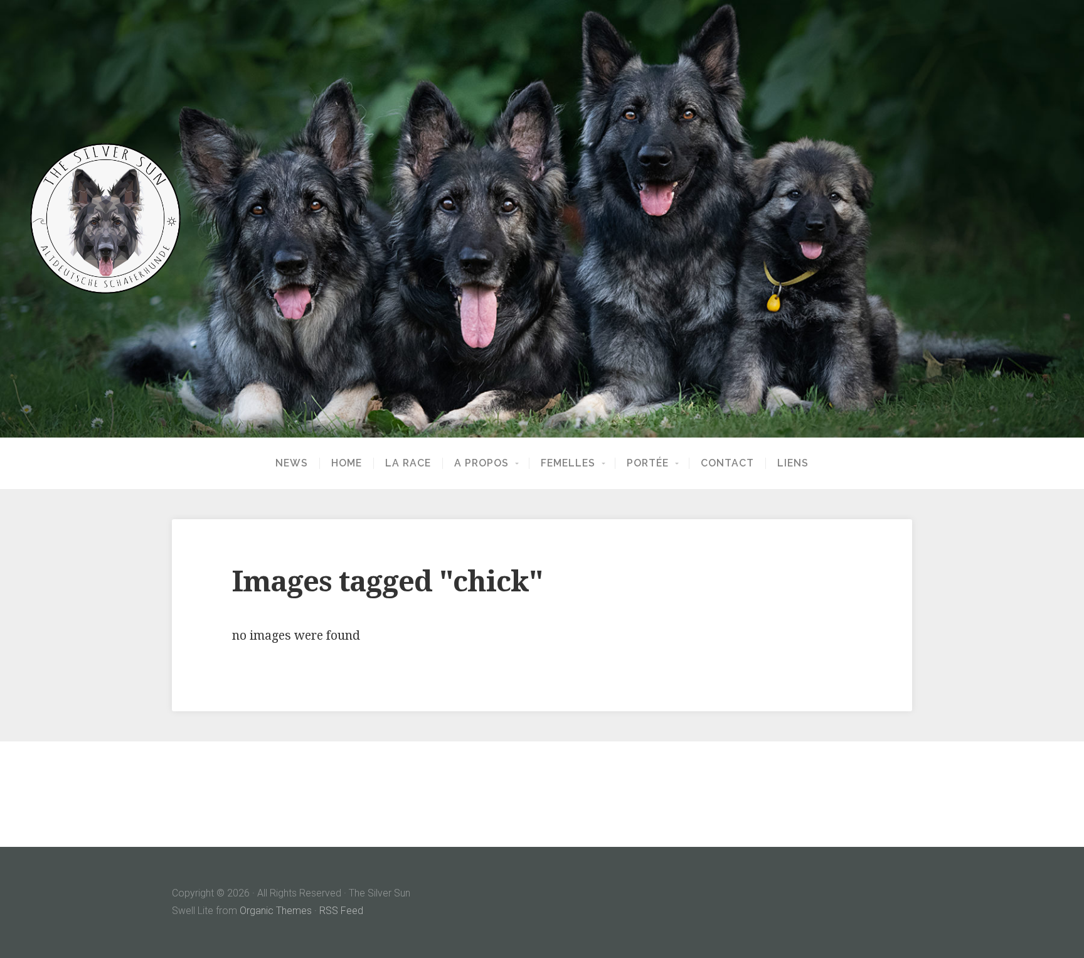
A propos (481, 463)
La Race (408, 463)
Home (346, 463)
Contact (727, 463)
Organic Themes (276, 911)
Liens (793, 463)
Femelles (568, 463)
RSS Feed (341, 911)
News (291, 463)
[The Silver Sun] (542, 218)
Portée (648, 463)
